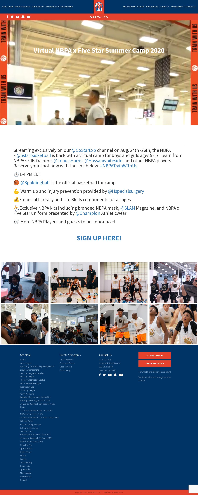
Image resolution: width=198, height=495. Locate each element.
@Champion (88, 213)
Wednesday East (27, 386)
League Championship (29, 369)
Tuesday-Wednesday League (32, 379)
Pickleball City (52, 7)
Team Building (152, 7)
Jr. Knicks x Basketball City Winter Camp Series (39, 417)
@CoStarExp (84, 150)
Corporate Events (67, 363)
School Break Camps (29, 428)
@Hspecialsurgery (126, 191)
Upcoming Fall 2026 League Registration (37, 366)
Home (22, 359)
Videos (23, 455)
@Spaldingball (34, 183)
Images (23, 459)
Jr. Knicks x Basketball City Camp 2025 (36, 410)
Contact (23, 480)
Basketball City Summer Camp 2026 (35, 397)
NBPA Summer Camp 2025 (31, 414)
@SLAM (127, 208)
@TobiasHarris (67, 161)
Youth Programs (22, 7)
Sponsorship (177, 7)
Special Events (67, 7)
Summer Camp (38, 7)
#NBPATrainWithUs (118, 166)
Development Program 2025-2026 (35, 400)
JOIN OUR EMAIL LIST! (154, 363)
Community (164, 7)
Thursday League (27, 390)
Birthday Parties (26, 421)
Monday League (27, 376)
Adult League (7, 7)
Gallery (140, 7)
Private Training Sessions (30, 424)
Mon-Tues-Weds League (30, 383)
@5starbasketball (34, 155)
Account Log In (154, 355)
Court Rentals (25, 476)
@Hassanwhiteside (103, 161)
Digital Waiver (129, 7)
